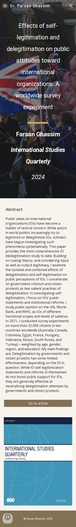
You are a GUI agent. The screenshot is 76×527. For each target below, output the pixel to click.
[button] (5, 6)
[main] (38, 99)
